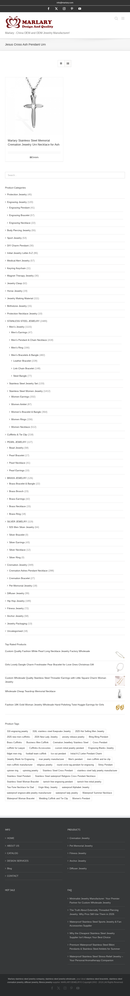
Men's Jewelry (16, 326)
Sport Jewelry (14, 238)
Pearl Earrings (16, 470)
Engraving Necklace (19, 223)
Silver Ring (15, 557)
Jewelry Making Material (20, 298)
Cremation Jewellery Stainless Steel (70, 742)
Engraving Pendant (19, 207)
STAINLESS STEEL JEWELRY (23, 321)
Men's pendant (75, 759)
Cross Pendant (100, 742)
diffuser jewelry (31, 982)
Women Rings (18, 419)
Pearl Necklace (17, 462)
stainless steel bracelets (97, 979)
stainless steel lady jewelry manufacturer (97, 770)
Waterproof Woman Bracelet (21, 798)
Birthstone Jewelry (17, 306)
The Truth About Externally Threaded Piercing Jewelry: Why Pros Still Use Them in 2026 (94, 912)
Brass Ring (15, 514)
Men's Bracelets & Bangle (25, 355)
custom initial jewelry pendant (69, 748)
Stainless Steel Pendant (19, 776)
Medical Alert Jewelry (18, 260)
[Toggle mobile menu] (123, 18)
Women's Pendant (81, 798)
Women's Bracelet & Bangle (26, 412)
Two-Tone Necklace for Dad (20, 787)
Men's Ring (17, 347)
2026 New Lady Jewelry (46, 737)
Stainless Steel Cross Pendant (58, 770)
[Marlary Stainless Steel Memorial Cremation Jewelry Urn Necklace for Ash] (34, 106)
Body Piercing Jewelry (19, 230)
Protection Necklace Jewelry (22, 313)
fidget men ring (14, 753)
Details (35, 157)
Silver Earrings (17, 542)
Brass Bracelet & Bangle (22, 483)
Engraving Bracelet (19, 215)
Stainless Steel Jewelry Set (23, 383)
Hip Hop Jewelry (16, 601)
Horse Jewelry (14, 291)
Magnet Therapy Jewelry (20, 275)
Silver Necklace (17, 549)
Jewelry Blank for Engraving (20, 759)
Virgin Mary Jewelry (48, 787)
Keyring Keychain (16, 268)
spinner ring (12, 770)
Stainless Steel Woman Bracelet (23, 782)
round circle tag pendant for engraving (75, 765)
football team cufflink (36, 753)
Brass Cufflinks (14, 742)
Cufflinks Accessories (40, 748)
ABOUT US (13, 845)
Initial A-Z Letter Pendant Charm (86, 753)
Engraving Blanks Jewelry (101, 748)
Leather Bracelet (22, 360)
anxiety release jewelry (73, 737)
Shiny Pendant (105, 765)
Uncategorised (15, 631)
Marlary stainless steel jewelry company (26, 979)
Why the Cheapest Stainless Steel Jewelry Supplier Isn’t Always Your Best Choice (92, 935)
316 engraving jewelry (17, 731)
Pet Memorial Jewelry (20, 585)
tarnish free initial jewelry (89, 782)
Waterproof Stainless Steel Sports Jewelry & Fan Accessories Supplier (95, 923)
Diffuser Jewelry (15, 593)
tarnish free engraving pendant (58, 782)
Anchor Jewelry (15, 616)
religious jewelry (44, 765)
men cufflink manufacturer (19, 765)
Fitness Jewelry (15, 608)
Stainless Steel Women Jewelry (26, 391)
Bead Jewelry (16, 447)
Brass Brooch (16, 491)
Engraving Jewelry (17, 202)
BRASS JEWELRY (17, 478)
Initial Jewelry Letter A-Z (20, 253)
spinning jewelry (30, 770)
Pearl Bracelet (16, 455)
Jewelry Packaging (17, 623)
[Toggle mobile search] (116, 18)
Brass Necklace (17, 506)
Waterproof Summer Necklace (97, 793)
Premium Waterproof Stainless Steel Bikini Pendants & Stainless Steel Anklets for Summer (95, 946)
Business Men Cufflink (37, 742)
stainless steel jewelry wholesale (60, 979)
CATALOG (12, 853)
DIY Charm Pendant (18, 245)
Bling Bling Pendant (98, 737)
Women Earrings (20, 396)
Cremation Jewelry (17, 564)
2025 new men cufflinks (18, 737)
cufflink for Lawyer (16, 748)
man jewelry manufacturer (51, 759)
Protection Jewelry (17, 194)
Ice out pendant (58, 753)
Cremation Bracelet (19, 578)
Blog (9, 868)
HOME (10, 838)
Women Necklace (20, 427)
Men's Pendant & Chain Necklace (29, 340)
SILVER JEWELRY (17, 521)
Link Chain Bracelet (23, 368)
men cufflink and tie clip (98, 759)
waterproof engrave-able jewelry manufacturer (29, 793)
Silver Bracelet (17, 534)
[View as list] (67, 63)
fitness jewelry (45, 982)
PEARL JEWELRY (16, 442)
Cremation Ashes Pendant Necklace (28, 570)
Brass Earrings (17, 498)
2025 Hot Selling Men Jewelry (89, 731)
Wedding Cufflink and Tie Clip (53, 798)
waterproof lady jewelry (67, 793)
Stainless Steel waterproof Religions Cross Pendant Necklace (65, 776)
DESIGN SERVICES (17, 860)
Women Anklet (19, 404)
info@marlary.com (65, 3)
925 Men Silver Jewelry (21, 527)
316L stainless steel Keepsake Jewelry (51, 731)
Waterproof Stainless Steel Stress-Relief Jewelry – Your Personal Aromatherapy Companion (96, 958)
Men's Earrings (19, 332)
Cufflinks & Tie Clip (17, 434)
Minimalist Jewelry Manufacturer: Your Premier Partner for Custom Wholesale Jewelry (95, 900)
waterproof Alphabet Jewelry (75, 787)
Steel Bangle (20, 375)
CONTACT (12, 876)
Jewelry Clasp (14, 283)
